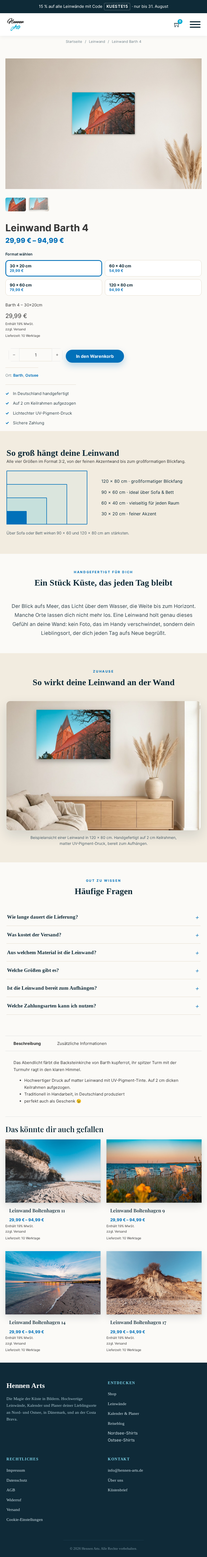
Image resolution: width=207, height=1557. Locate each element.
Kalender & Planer (123, 1413)
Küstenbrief (117, 1490)
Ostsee (31, 375)
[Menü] (195, 24)
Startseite (74, 41)
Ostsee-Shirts (121, 1440)
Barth (18, 375)
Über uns (115, 1480)
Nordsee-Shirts (123, 1433)
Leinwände (117, 1404)
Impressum (15, 1470)
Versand (19, 329)
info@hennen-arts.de (125, 1470)
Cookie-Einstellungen (24, 1519)
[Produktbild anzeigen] (103, 123)
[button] (103, 917)
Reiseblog (116, 1423)
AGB (10, 1490)
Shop (112, 1394)
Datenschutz (16, 1480)
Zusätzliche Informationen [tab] (82, 1043)
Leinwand (97, 41)
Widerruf (13, 1500)
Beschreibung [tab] (27, 1043)
